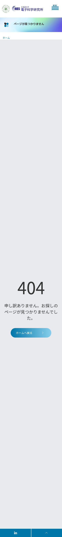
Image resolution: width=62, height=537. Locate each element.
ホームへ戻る (24, 333)
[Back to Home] (27, 8)
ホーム (6, 37)
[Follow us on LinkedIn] (15, 532)
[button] (56, 7)
